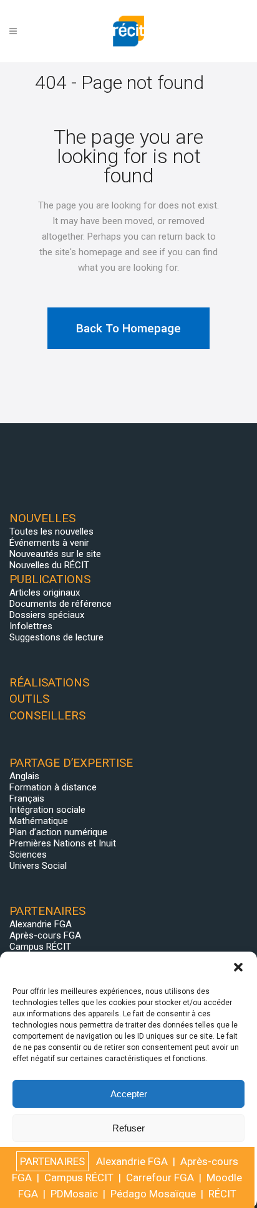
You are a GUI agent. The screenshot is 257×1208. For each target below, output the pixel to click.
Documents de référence (60, 603)
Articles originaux (44, 592)
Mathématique (38, 820)
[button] (238, 967)
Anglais (24, 776)
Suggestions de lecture (56, 637)
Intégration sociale (47, 809)
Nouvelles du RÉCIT (49, 565)
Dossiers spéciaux (46, 614)
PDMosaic (74, 1193)
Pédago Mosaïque (153, 1193)
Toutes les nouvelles (51, 531)
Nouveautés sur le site (55, 554)
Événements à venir (49, 542)
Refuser (128, 1128)
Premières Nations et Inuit (62, 843)
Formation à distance (53, 787)
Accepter (128, 1094)
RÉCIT (222, 1193)
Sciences (28, 854)
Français (26, 798)
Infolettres (30, 626)
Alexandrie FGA (40, 924)
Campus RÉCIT (40, 946)
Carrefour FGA (160, 1177)
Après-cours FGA (45, 935)
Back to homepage (128, 328)
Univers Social (38, 865)
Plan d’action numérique (58, 832)
